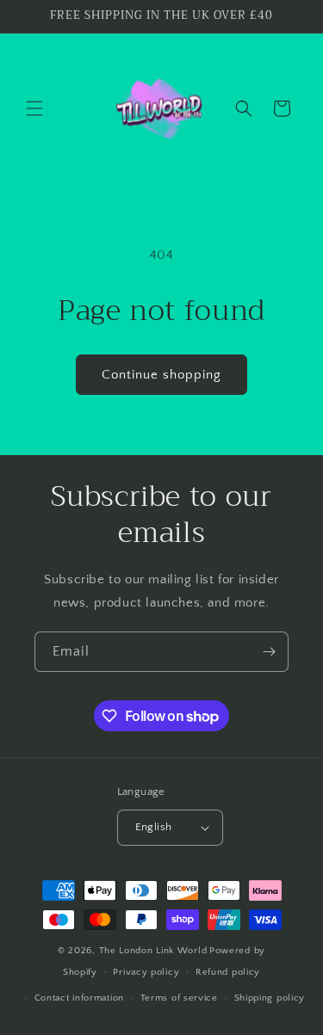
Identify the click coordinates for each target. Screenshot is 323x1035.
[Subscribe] (269, 651)
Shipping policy (270, 998)
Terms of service (179, 998)
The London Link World (153, 951)
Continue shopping (161, 374)
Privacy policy (146, 972)
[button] (34, 108)
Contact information (79, 998)
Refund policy (228, 972)
